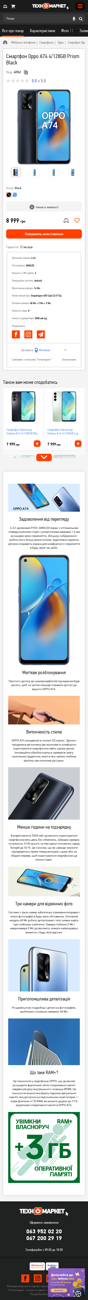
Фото (67, 30)
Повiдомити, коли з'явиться (44, 234)
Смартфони (46, 42)
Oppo (61, 42)
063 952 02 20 (44, 1231)
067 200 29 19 (44, 1238)
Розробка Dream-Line (44, 1294)
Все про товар (13, 30)
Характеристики (42, 30)
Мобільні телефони (23, 42)
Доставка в (27, 350)
